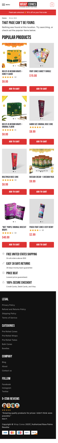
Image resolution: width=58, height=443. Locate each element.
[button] (52, 5)
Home (4, 18)
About (4, 366)
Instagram (6, 388)
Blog (4, 362)
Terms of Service (9, 318)
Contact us (7, 370)
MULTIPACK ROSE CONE (10, 177)
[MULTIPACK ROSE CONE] (14, 161)
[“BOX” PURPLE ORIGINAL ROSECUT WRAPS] (14, 211)
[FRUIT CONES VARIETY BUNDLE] (41, 55)
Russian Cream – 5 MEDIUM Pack (41, 177)
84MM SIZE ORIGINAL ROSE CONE (41, 124)
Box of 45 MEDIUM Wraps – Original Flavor (12, 125)
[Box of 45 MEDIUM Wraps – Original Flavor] (14, 108)
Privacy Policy (8, 305)
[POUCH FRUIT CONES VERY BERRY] (41, 211)
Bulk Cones (7, 344)
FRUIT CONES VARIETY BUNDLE (40, 71)
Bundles (5, 348)
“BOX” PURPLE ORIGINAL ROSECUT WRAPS (14, 228)
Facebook (6, 384)
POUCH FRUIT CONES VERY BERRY (41, 227)
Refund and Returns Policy (14, 309)
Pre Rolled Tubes (9, 340)
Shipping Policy (9, 313)
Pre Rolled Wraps (10, 335)
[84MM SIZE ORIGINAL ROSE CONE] (41, 108)
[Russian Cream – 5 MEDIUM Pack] (41, 161)
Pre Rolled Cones (9, 331)
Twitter (5, 391)
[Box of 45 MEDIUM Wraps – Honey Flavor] (14, 55)
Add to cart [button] (14, 89)
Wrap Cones (19, 424)
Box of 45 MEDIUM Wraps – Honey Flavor (12, 73)
